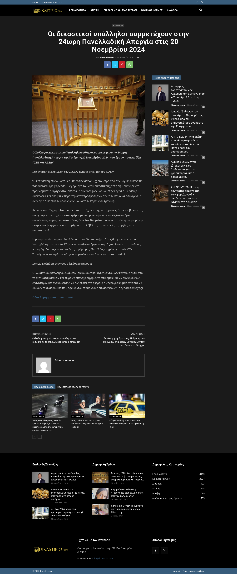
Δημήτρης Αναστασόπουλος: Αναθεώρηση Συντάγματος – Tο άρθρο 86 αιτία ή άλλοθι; (188, 94)
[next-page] (40, 437)
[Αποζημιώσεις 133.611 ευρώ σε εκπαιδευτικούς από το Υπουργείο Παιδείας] (88, 406)
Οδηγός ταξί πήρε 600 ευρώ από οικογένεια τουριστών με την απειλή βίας (126, 423)
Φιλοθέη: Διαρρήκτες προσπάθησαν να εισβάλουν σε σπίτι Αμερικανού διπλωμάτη (56, 340)
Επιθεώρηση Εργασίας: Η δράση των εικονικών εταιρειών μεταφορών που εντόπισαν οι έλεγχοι (124, 342)
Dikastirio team (107, 57)
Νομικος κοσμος (152, 10)
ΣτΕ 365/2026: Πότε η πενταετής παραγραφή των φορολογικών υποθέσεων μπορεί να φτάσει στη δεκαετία (185, 194)
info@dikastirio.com (103, 558)
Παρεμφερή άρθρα (44, 387)
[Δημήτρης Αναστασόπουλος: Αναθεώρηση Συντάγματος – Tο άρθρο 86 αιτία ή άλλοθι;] (160, 92)
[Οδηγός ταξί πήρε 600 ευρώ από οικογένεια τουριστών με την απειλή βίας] (127, 406)
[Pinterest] (122, 64)
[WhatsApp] (129, 64)
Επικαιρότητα (118, 25)
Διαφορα (172, 10)
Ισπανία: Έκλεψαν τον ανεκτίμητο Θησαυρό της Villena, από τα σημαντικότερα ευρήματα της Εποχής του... (187, 119)
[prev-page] (34, 437)
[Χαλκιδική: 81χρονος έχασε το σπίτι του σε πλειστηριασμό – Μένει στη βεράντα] (100, 509)
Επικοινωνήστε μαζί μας (51, 2)
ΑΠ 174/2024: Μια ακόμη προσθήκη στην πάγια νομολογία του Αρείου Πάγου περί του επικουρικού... (186, 144)
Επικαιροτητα (77, 10)
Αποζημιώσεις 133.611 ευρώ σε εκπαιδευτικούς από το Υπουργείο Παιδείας (87, 423)
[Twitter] (202, 2)
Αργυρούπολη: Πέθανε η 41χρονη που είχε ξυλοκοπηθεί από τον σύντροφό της (127, 492)
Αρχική (35, 2)
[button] (201, 10)
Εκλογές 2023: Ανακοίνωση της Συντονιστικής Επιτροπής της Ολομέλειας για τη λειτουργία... (127, 476)
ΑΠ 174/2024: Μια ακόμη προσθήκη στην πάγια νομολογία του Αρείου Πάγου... (67, 512)
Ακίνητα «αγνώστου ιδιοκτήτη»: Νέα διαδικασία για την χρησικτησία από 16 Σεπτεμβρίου (183, 169)
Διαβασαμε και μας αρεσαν (120, 10)
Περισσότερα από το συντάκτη (73, 387)
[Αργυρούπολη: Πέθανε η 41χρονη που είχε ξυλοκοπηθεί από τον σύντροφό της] (100, 493)
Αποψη (94, 10)
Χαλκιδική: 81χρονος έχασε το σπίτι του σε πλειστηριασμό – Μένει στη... (127, 509)
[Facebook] (196, 2)
